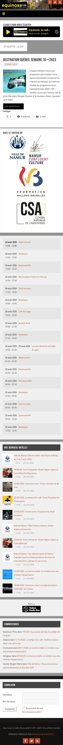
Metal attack (24, 357)
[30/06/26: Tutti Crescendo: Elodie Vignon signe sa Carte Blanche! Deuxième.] (7, 477)
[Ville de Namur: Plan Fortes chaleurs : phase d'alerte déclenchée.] (7, 533)
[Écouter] (8, 31)
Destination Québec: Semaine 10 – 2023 (29, 59)
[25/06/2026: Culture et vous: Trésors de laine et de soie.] (7, 491)
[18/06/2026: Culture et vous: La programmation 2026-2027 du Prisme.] (7, 592)
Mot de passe (9, 701)
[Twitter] (55, 2)
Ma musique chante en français (33, 277)
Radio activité (25, 242)
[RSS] (60, 2)
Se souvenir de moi (34, 708)
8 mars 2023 (11, 64)
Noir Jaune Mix (25, 381)
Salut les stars (25, 288)
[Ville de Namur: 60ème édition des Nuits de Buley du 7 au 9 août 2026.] (7, 463)
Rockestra (23, 334)
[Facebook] (50, 2)
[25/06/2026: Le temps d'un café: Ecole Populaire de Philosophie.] (7, 505)
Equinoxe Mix (25, 265)
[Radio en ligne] (56, 32)
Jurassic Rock (24, 323)
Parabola (36, 734)
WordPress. (49, 734)
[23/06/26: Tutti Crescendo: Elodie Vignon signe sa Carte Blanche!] (7, 547)
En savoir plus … (13, 106)
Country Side (24, 404)
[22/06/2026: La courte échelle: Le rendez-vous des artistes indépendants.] (7, 578)
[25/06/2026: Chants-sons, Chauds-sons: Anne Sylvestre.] (7, 519)
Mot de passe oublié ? (32, 712)
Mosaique (23, 254)
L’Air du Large (25, 311)
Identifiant (7, 695)
